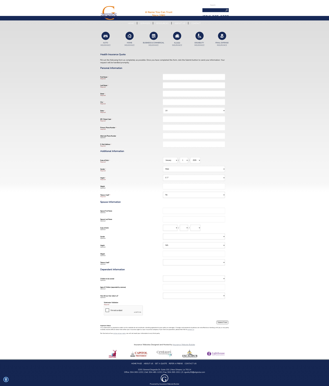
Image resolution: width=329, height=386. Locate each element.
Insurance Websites (142, 344)
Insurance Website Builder (184, 344)
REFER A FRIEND (176, 363)
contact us (191, 329)
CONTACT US (191, 363)
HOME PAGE (136, 363)
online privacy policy (119, 333)
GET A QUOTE (161, 363)
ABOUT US (148, 363)
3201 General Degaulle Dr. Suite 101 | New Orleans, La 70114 (164, 369)
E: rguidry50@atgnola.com (193, 372)
